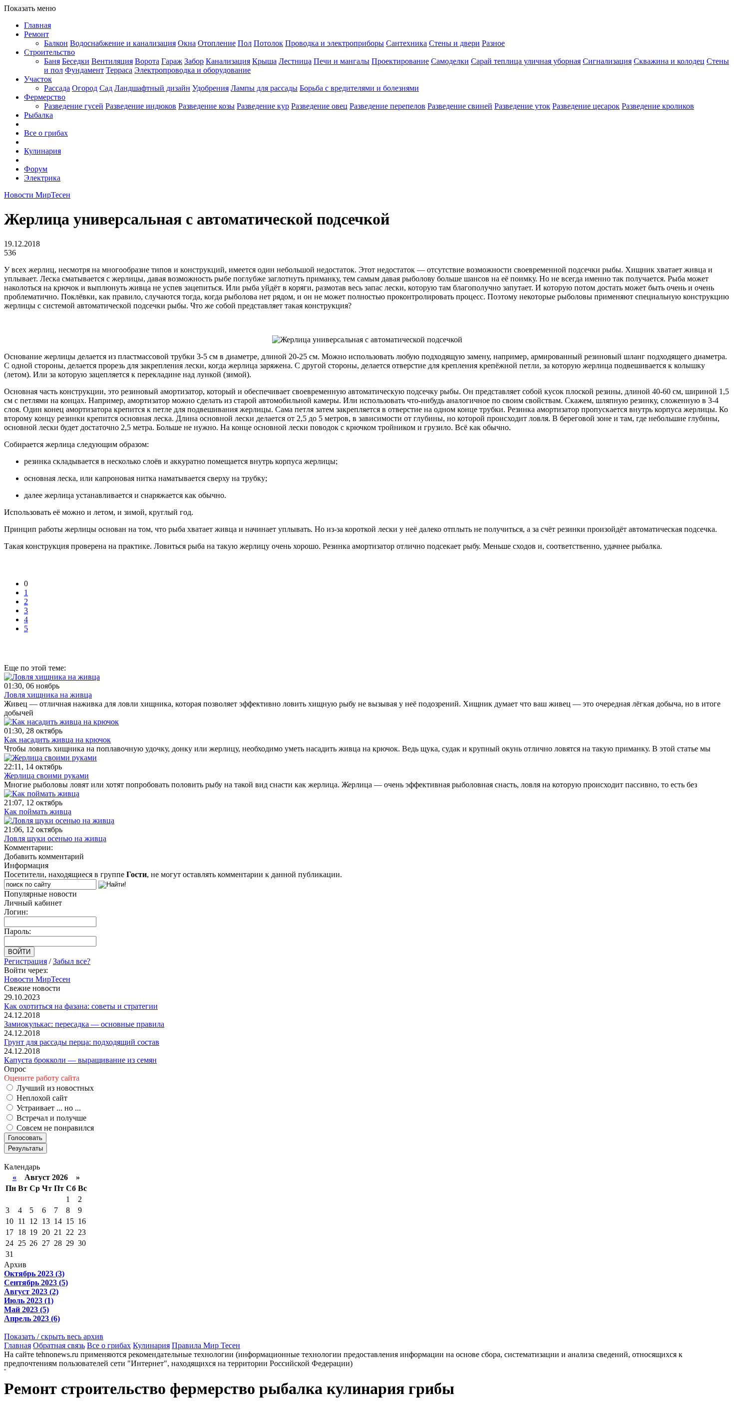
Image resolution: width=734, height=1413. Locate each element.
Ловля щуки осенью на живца (55, 838)
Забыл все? (71, 961)
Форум (35, 169)
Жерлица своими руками (46, 775)
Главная (37, 25)
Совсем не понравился (54, 1128)
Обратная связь (59, 1345)
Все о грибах (46, 133)
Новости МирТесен (37, 195)
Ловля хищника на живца (48, 695)
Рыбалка (38, 115)
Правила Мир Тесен (206, 1345)
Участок (38, 79)
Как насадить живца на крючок (57, 739)
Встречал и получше (50, 1118)
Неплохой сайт (40, 1098)
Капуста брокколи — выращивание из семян (80, 1060)
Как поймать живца (37, 811)
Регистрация (25, 961)
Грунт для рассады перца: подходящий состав (81, 1042)
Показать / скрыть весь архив (53, 1336)
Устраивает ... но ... (47, 1108)
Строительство (49, 52)
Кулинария (42, 151)
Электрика (42, 178)
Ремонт (36, 34)
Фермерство (44, 97)
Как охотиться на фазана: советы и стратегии (81, 1006)
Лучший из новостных (54, 1088)
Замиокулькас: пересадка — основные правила (84, 1024)
